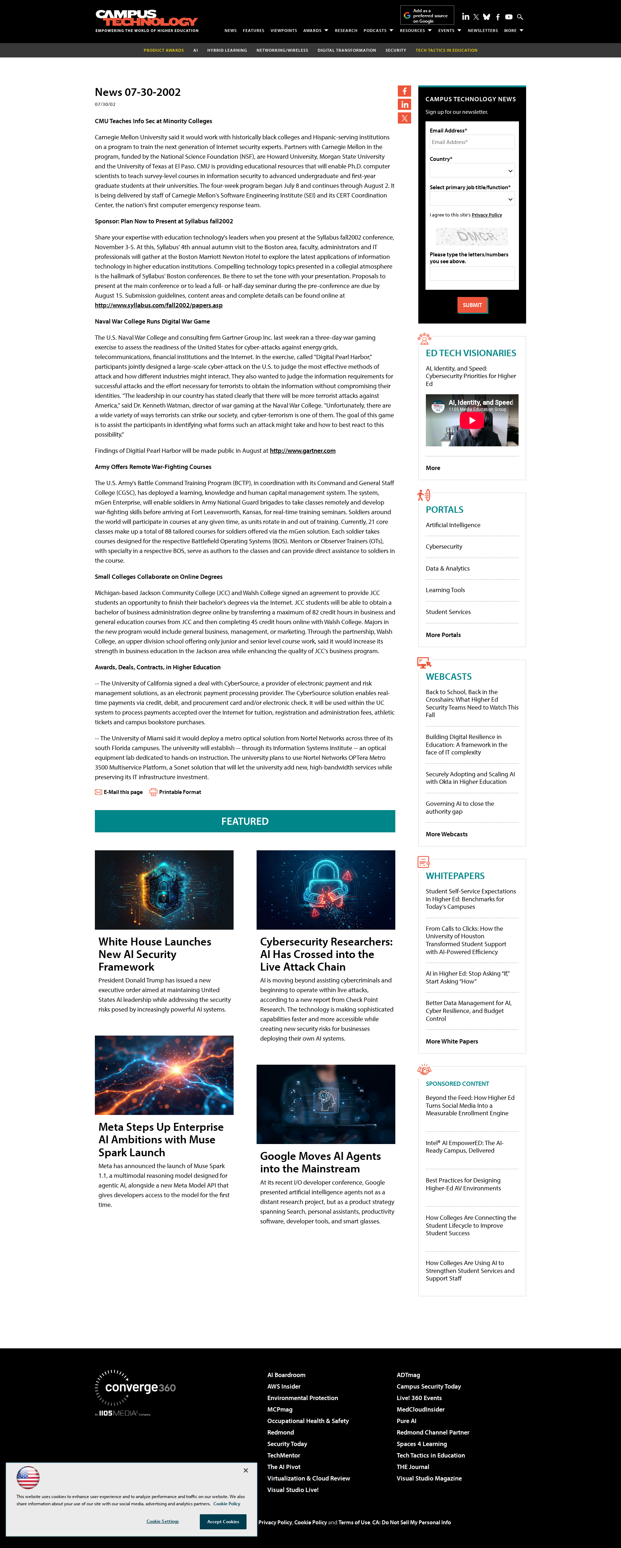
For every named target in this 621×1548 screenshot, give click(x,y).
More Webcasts (447, 834)
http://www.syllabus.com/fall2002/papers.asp (159, 305)
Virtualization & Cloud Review (308, 1478)
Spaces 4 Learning (422, 1444)
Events (446, 30)
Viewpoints (284, 30)
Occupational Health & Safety (308, 1421)
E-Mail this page (123, 791)
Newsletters (483, 30)
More (510, 30)
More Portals (443, 635)
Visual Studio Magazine (429, 1478)
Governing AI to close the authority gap (460, 807)
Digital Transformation (347, 50)
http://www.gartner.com (303, 450)
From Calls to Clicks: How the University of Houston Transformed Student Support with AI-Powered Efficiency (466, 940)
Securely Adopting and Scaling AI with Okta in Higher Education (470, 778)
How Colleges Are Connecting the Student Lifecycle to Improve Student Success (471, 1225)
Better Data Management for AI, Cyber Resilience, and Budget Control (469, 1010)
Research (346, 30)
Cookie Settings (163, 1521)
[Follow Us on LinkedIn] (465, 16)
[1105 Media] (138, 1452)
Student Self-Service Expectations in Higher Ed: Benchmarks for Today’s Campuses (471, 899)
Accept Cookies (223, 1521)
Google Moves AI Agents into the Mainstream (320, 1161)
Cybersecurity (444, 546)
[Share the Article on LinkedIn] (404, 104)
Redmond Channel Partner (433, 1432)
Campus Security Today (429, 1386)
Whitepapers (455, 875)
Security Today (287, 1444)
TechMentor (283, 1455)
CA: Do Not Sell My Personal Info (411, 1522)
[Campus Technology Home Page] (147, 21)
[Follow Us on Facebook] (497, 17)
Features (253, 30)
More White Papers (452, 1041)
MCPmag (280, 1409)
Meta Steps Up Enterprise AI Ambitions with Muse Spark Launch (161, 1139)
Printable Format (180, 791)
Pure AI (407, 1421)
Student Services (448, 612)
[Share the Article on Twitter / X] (404, 117)
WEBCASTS (449, 676)
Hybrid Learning (227, 50)
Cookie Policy (310, 1522)
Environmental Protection (302, 1398)
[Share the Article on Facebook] (404, 91)
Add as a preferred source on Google (430, 15)
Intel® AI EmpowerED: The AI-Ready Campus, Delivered (465, 1146)
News (231, 30)
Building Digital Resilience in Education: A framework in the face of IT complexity (466, 744)
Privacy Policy (487, 214)
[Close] (246, 1470)
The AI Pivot (283, 1467)
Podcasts (375, 30)
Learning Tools (445, 590)
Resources (412, 30)
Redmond (280, 1432)
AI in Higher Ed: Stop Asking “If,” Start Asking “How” (467, 977)
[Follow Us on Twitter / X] (476, 17)
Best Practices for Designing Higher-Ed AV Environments (463, 1184)
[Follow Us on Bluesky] (486, 16)
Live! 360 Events (419, 1398)
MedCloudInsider (421, 1409)
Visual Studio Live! (293, 1490)
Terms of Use (354, 1522)
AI (195, 50)
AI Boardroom (286, 1375)
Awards (312, 30)
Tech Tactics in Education (431, 1455)
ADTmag (408, 1375)
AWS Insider (283, 1386)
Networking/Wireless (282, 50)
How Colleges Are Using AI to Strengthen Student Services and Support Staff (470, 1270)
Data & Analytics (448, 568)
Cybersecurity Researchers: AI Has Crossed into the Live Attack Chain (326, 953)
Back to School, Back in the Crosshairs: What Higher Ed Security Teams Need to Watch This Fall (472, 703)
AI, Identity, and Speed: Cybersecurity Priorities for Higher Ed (471, 376)
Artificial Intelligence (453, 525)
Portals (445, 509)
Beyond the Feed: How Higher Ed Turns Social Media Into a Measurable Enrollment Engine (470, 1105)
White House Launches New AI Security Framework (154, 953)
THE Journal (413, 1467)
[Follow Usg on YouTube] (508, 16)
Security (396, 50)
